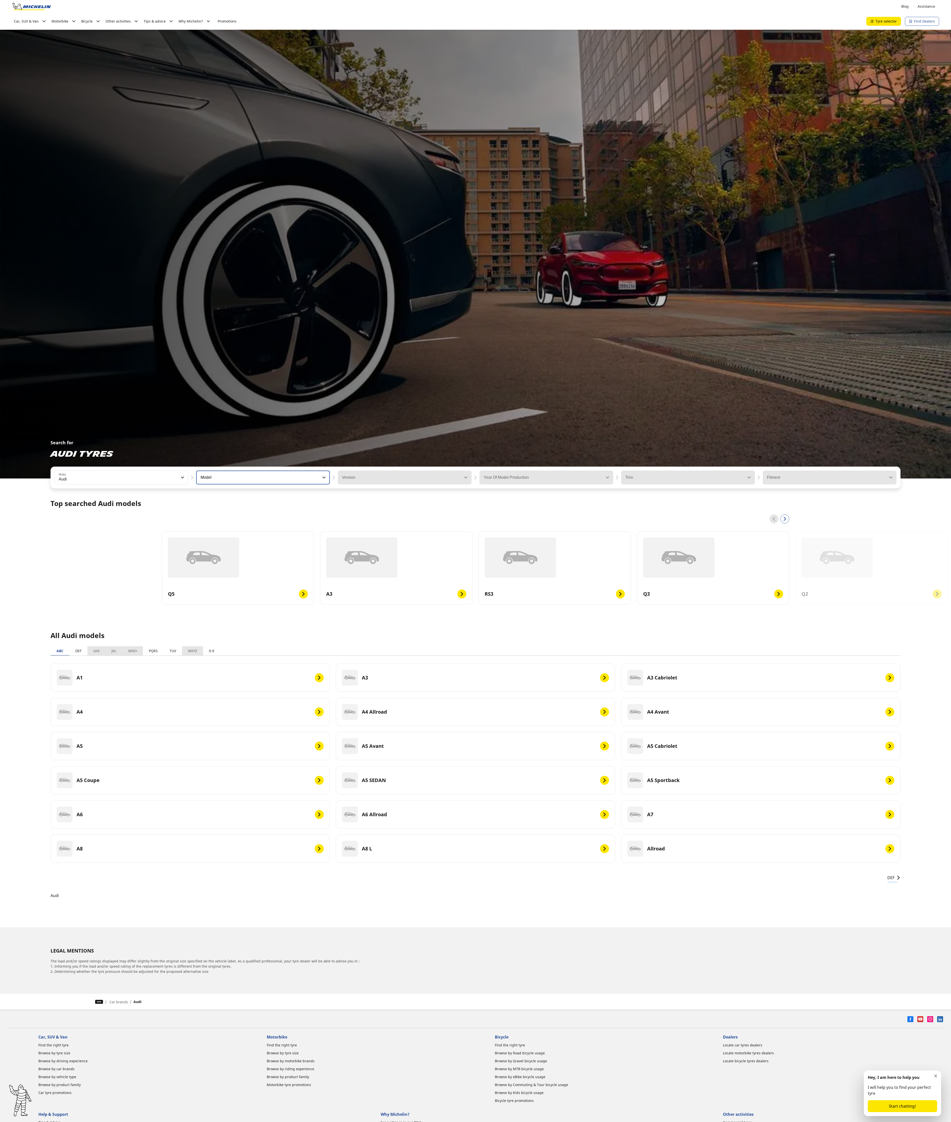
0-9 (211, 650)
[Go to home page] (32, 6)
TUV (173, 650)
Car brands (118, 1002)
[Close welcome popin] (936, 1076)
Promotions (227, 21)
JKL (113, 650)
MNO (132, 650)
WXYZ (192, 650)
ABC (59, 650)
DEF (78, 650)
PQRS (153, 650)
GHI (96, 650)
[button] (182, 477)
